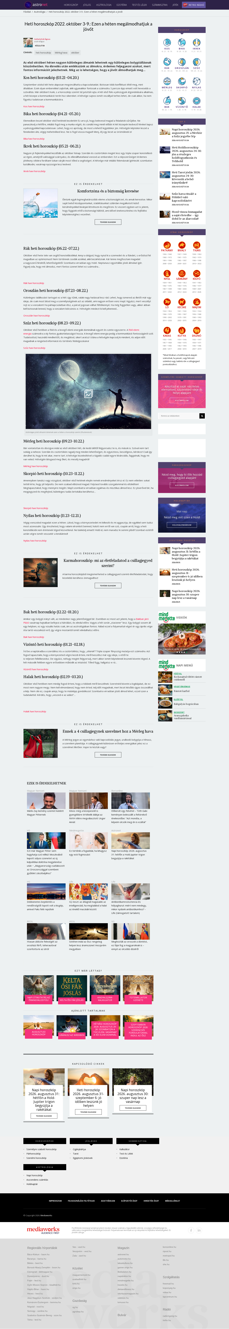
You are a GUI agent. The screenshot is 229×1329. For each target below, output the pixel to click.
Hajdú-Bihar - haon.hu (38, 1289)
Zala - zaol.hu (79, 1255)
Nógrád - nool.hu (35, 1306)
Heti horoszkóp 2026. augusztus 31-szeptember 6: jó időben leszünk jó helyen (88, 1098)
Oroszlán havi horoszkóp (36, 315)
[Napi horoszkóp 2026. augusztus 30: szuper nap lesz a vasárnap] (133, 1082)
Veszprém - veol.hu (81, 1251)
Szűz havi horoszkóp (34, 347)
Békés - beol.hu (35, 1263)
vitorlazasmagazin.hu (128, 1293)
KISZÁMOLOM (182, 400)
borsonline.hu (169, 1247)
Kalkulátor (124, 1149)
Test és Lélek (139, 4)
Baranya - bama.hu (36, 1259)
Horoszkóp (71, 4)
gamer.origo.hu (125, 1267)
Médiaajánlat (172, 1201)
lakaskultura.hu (125, 1263)
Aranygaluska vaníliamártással (182, 717)
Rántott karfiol (181, 691)
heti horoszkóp (43, 52)
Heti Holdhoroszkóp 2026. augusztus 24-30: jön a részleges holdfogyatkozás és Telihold (187, 154)
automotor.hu (124, 1259)
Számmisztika (159, 4)
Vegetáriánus (182, 686)
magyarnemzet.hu (81, 1275)
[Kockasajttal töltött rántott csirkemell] (166, 677)
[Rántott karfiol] (166, 690)
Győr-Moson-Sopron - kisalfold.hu (44, 1285)
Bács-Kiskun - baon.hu (38, 1254)
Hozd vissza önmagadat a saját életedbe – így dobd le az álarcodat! (187, 215)
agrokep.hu (78, 1311)
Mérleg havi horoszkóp (35, 466)
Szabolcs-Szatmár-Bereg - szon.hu (44, 1315)
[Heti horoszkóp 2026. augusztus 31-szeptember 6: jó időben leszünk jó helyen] (88, 1082)
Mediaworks (46, 1215)
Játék (175, 4)
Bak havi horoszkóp (33, 636)
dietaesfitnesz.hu (126, 1289)
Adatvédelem (108, 1201)
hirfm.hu (167, 1320)
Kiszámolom (182, 485)
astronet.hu (123, 1254)
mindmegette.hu (126, 1280)
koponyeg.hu (169, 1288)
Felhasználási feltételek (81, 1201)
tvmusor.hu (123, 1302)
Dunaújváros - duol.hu (38, 1276)
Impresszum (55, 1201)
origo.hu (76, 1288)
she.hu (166, 1264)
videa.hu (167, 1292)
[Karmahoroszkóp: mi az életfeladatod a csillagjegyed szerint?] (42, 572)
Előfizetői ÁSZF (129, 1201)
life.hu (166, 1260)
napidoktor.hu (124, 1276)
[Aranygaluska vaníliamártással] (166, 715)
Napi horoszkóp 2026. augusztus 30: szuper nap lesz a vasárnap (132, 1096)
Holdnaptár (32, 1184)
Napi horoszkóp (34, 1175)
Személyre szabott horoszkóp (41, 1149)
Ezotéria (122, 4)
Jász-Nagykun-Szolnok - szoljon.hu (44, 1298)
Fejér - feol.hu (34, 1280)
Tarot (76, 1153)
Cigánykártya (79, 1149)
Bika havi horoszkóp (34, 138)
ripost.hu (167, 1251)
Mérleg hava (61, 52)
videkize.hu (123, 1298)
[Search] (202, 416)
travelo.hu (122, 1285)
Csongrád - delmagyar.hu (39, 1272)
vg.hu (75, 1307)
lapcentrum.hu (170, 1296)
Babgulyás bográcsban (186, 704)
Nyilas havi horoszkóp (35, 540)
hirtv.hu (76, 1283)
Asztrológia (103, 4)
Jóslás (87, 4)
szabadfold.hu (79, 1279)
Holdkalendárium (181, 525)
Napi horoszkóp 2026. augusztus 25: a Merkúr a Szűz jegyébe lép (187, 133)
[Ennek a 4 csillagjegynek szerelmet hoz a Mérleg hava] (42, 743)
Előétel (178, 699)
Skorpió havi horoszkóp (35, 508)
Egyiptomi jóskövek (83, 1157)
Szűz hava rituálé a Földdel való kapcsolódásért (184, 197)
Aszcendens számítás (37, 1179)
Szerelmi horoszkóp (36, 1157)
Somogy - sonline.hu (37, 1311)
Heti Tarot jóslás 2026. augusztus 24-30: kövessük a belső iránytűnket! (186, 177)
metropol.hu (169, 1255)
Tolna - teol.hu (34, 1319)
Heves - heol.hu (35, 1293)
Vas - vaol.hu (78, 1247)
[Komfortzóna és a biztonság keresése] (42, 203)
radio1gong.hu (170, 1316)
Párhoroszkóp (33, 1153)
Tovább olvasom (108, 222)
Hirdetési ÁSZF (151, 1201)
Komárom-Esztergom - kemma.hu (44, 1302)
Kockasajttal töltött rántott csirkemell (188, 678)
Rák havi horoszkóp (33, 283)
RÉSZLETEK (40, 46)
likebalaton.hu (124, 1272)
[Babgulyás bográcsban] (166, 703)
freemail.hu (168, 1283)
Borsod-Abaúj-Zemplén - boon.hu (43, 1267)
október (75, 52)
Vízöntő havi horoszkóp (35, 669)
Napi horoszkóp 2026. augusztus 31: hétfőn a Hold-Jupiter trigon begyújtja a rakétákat (44, 1100)
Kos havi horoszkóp (33, 106)
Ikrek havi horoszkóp (34, 171)
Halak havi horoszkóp (34, 711)
